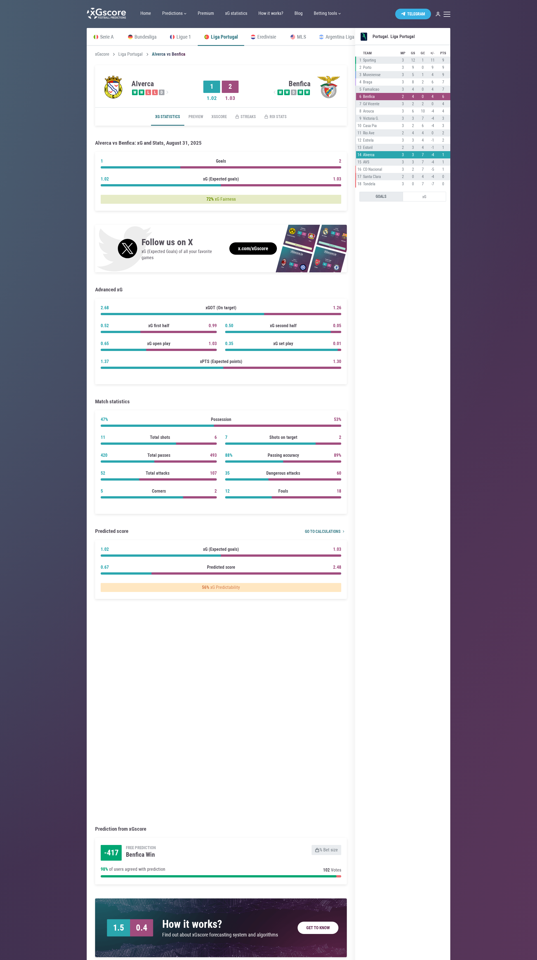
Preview (196, 116)
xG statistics (167, 116)
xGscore (102, 54)
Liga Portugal (130, 54)
